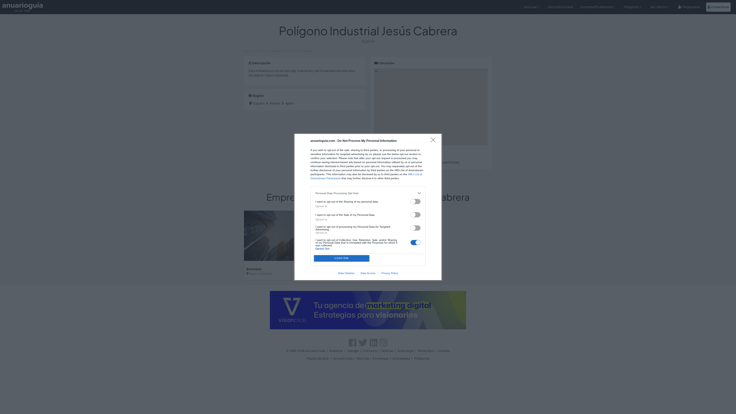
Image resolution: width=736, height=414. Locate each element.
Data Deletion (346, 273)
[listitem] (368, 193)
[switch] (416, 201)
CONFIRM (341, 258)
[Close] (434, 141)
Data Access (368, 273)
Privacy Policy (389, 273)
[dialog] (368, 207)
